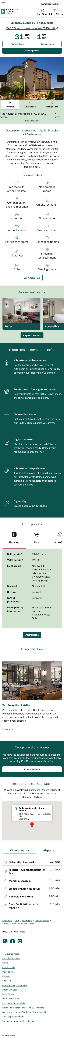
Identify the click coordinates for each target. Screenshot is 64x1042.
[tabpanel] (32, 117)
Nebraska (27, 920)
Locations (7, 920)
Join (51, 14)
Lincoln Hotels (42, 920)
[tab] (10, 105)
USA (17, 920)
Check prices (39, 50)
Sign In (59, 14)
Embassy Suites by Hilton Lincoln (18, 923)
